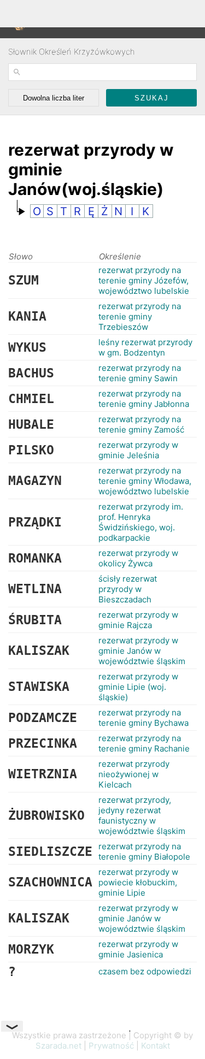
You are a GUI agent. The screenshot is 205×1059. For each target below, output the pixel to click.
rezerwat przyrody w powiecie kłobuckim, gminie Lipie (138, 882)
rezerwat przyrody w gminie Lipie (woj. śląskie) (138, 686)
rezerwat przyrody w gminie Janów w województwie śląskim (141, 650)
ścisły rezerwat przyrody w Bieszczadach (127, 589)
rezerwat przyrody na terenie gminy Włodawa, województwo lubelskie (144, 480)
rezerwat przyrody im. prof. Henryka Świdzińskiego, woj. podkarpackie (140, 522)
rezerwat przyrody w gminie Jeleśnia (138, 450)
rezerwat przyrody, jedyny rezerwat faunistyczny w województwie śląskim (141, 815)
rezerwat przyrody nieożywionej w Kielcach (133, 774)
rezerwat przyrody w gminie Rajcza (138, 620)
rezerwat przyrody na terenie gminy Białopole (144, 851)
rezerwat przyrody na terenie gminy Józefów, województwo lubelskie (143, 280)
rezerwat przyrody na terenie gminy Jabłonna (143, 398)
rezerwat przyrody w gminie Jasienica (138, 949)
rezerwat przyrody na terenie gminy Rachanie (144, 743)
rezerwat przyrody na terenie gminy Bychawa (143, 717)
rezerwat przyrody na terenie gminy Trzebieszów (139, 316)
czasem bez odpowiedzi (144, 971)
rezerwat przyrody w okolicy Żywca (138, 558)
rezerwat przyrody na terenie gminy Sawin (139, 373)
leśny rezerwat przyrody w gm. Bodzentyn (145, 347)
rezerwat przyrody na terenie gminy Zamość (141, 424)
